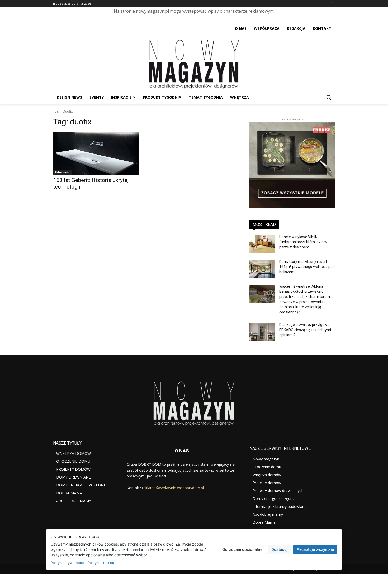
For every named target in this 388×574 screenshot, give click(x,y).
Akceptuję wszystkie (315, 549)
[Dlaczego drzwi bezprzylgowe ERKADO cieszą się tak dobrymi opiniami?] (262, 332)
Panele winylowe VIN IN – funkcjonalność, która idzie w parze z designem (303, 242)
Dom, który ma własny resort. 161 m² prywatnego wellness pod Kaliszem (307, 266)
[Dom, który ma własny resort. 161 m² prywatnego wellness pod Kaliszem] (262, 269)
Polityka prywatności (67, 563)
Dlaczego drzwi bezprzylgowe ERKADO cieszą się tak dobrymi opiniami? (305, 329)
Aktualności (62, 172)
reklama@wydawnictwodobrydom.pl (173, 487)
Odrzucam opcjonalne (242, 549)
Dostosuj (279, 549)
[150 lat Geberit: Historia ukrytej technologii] (96, 153)
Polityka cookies (101, 563)
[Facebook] (332, 4)
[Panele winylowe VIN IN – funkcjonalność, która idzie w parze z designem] (262, 244)
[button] (328, 97)
